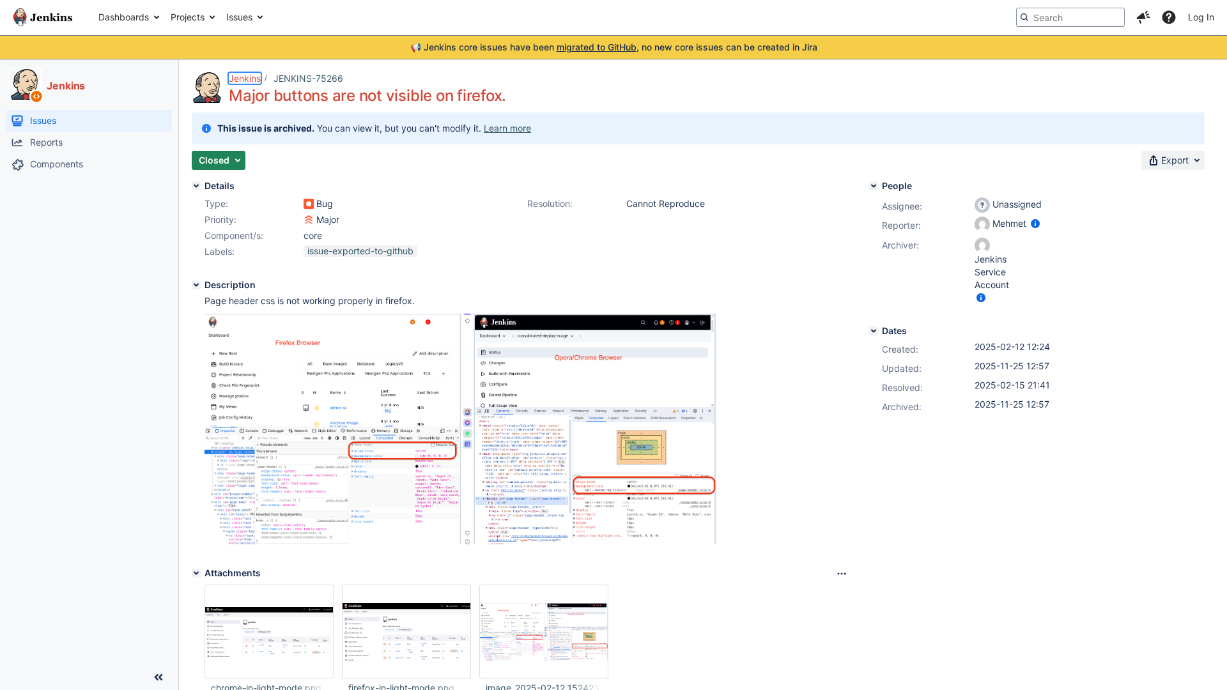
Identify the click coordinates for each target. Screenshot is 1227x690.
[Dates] (873, 330)
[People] (873, 185)
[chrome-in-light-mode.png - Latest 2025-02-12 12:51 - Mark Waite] (269, 631)
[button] (1143, 17)
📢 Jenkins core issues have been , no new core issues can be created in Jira (613, 47)
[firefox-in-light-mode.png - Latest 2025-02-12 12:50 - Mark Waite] (406, 631)
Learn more (507, 128)
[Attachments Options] (841, 573)
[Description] (196, 284)
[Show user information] (1035, 223)
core (313, 235)
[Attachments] (196, 573)
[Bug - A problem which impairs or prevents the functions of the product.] (309, 204)
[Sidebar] (158, 677)
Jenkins (245, 78)
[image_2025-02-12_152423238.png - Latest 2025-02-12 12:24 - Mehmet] (544, 631)
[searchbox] (1070, 17)
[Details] (196, 185)
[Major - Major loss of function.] (309, 220)
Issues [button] (239, 17)
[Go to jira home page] (42, 17)
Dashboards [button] (123, 17)
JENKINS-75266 (308, 78)
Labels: (219, 251)
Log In (1201, 17)
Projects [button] (187, 17)
